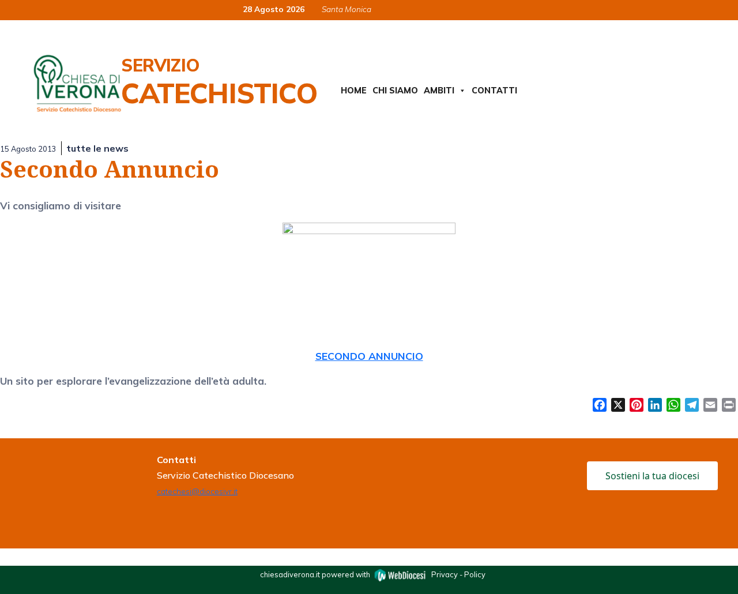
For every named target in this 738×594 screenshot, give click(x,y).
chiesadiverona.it (290, 574)
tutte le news (97, 148)
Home (354, 90)
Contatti (494, 90)
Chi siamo (395, 90)
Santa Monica (346, 9)
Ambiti (439, 90)
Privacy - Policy (458, 574)
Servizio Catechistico (219, 82)
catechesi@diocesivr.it (197, 491)
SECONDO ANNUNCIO (369, 355)
